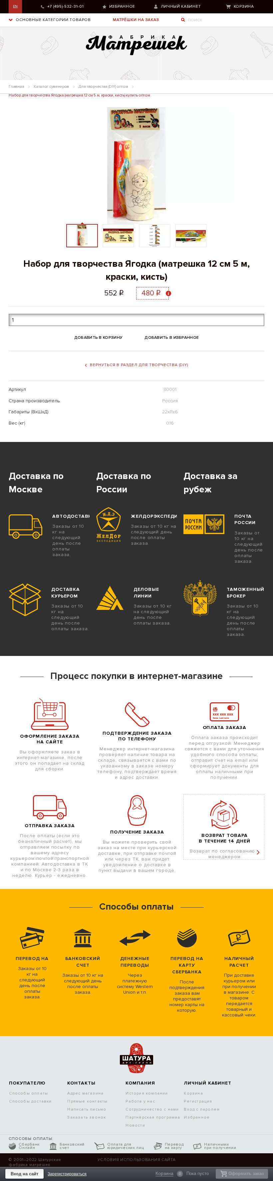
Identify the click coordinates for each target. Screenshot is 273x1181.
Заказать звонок (86, 1117)
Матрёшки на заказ (136, 19)
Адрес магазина (85, 1093)
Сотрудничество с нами (152, 1109)
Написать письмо (86, 1109)
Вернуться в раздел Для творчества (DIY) (139, 365)
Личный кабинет (181, 6)
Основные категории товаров (52, 19)
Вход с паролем (202, 1109)
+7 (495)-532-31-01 (65, 6)
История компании (147, 1093)
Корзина (244, 6)
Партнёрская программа (153, 1117)
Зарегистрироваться (67, 1174)
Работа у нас (140, 1101)
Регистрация (198, 1101)
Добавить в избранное (171, 337)
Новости (135, 1125)
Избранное (122, 6)
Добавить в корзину (98, 337)
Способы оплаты (28, 1093)
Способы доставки (30, 1101)
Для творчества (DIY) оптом (103, 86)
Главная (16, 86)
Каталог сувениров (51, 86)
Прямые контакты (87, 1101)
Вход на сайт (24, 1173)
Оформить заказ (246, 1173)
